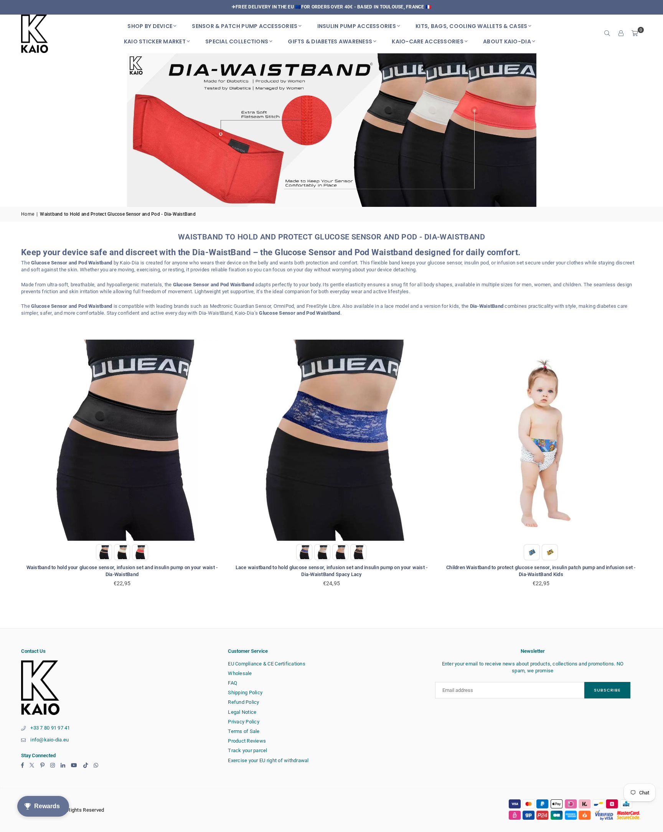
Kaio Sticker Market (155, 41)
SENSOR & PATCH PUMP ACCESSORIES (244, 26)
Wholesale (240, 673)
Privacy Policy (243, 722)
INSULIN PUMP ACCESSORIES (356, 26)
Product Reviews (247, 741)
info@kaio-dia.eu (49, 740)
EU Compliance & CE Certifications (266, 664)
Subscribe (607, 690)
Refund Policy (243, 702)
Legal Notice (242, 712)
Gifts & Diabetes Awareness (330, 41)
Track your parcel (247, 750)
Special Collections (236, 41)
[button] (635, 34)
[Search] (607, 34)
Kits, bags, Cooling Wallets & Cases (471, 26)
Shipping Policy (245, 692)
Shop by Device (149, 26)
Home (27, 214)
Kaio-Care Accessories (427, 41)
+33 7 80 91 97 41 (50, 728)
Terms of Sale (243, 731)
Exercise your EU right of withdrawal (268, 760)
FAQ (232, 683)
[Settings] (621, 34)
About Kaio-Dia (507, 41)
